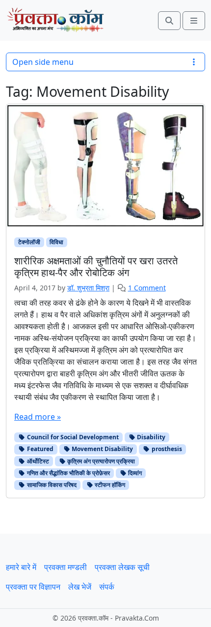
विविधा (56, 242)
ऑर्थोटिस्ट (37, 461)
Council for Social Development (72, 437)
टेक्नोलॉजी (29, 242)
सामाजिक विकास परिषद (51, 485)
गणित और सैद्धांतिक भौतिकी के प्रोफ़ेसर (68, 473)
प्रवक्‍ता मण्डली (65, 567)
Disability (150, 437)
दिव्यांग (134, 473)
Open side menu (43, 62)
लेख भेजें (79, 586)
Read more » (37, 416)
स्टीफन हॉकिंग (109, 485)
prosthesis (166, 449)
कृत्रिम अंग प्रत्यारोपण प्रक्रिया (100, 461)
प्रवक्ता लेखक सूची (122, 567)
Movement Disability (101, 449)
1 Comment (147, 287)
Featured (39, 449)
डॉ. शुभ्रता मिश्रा (88, 287)
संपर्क (106, 586)
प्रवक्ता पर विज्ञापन (33, 586)
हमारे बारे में (21, 567)
